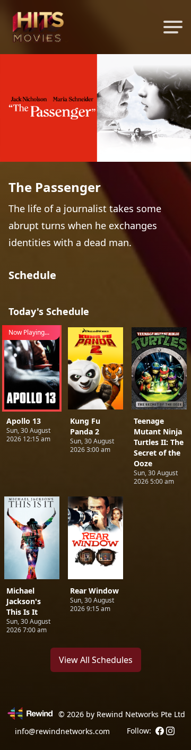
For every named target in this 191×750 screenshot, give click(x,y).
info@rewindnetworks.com (62, 731)
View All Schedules (96, 660)
